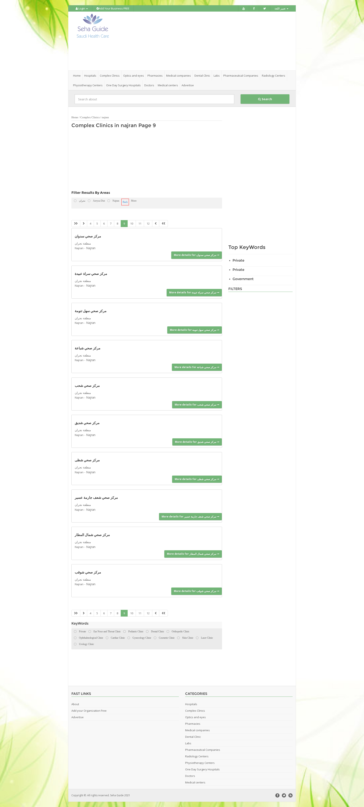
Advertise (188, 85)
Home (77, 75)
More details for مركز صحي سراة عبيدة (193, 292)
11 (139, 223)
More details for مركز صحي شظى (196, 479)
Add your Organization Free (89, 711)
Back (125, 202)
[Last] (163, 223)
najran (105, 117)
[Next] (155, 223)
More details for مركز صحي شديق (196, 442)
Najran (79, 248)
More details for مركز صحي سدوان (195, 255)
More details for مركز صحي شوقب (195, 591)
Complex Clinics (90, 117)
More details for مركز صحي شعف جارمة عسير (189, 516)
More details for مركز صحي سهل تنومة (193, 330)
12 (148, 223)
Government (243, 279)
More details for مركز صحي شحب (196, 404)
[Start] (75, 223)
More (133, 200)
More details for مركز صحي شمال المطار (192, 554)
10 (131, 223)
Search (266, 99)
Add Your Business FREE (114, 8)
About (75, 704)
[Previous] (83, 223)
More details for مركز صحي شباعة (195, 367)
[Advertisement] (205, 41)
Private (238, 260)
